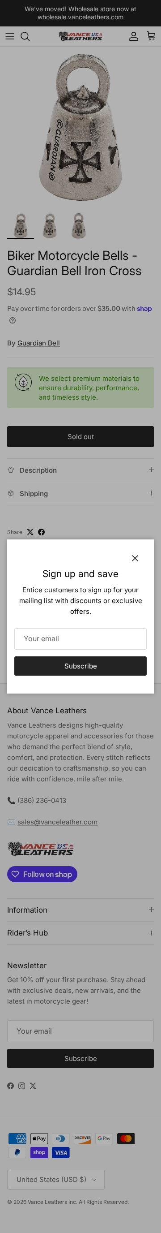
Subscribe (80, 666)
